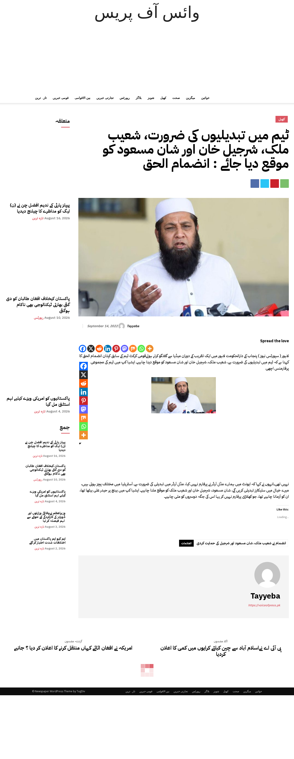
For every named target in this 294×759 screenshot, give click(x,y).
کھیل (163, 98)
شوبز (151, 98)
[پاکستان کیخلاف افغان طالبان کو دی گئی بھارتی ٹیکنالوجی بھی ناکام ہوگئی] (37, 259)
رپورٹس (125, 98)
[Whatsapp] (141, 348)
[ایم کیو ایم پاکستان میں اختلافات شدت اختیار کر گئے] (15, 543)
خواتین (205, 98)
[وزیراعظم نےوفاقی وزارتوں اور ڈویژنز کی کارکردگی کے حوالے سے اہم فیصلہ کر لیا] (15, 520)
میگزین (190, 98)
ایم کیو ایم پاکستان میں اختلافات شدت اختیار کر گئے (47, 540)
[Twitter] (264, 183)
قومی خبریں (61, 98)
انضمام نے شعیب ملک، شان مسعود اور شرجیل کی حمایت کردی (241, 543)
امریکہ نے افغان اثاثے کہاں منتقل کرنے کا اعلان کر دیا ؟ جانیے (73, 648)
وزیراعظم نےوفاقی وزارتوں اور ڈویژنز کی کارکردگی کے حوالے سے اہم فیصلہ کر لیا (46, 517)
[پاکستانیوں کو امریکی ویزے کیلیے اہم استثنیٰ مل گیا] (37, 358)
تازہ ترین (41, 98)
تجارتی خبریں (105, 98)
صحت (176, 98)
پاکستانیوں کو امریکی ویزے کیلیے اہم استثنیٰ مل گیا (38, 401)
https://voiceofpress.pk (264, 605)
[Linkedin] (107, 348)
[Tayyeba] (122, 326)
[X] (91, 348)
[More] (149, 348)
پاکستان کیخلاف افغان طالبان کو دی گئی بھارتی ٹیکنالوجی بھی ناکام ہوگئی (38, 304)
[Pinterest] (274, 183)
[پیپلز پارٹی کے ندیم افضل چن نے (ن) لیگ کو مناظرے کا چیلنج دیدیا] (37, 165)
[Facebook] (255, 183)
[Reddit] (99, 348)
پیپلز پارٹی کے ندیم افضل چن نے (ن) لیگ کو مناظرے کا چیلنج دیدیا (40, 208)
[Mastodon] (124, 348)
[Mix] (133, 348)
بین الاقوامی (82, 98)
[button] (257, 98)
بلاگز (139, 98)
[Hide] (80, 443)
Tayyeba (133, 326)
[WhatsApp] (284, 183)
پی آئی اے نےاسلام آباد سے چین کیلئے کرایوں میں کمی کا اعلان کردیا (220, 651)
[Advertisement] (147, 60)
